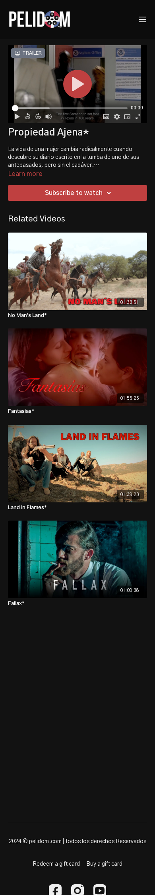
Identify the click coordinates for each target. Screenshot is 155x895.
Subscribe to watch (74, 193)
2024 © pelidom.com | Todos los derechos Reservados (77, 841)
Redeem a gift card (56, 864)
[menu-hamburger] (142, 20)
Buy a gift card (104, 864)
